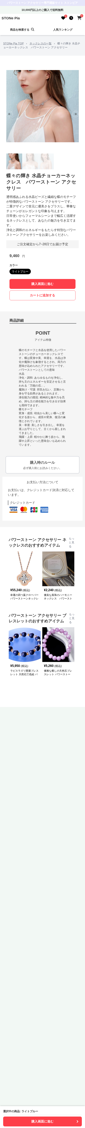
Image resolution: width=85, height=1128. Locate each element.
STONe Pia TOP (13, 43)
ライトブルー (20, 271)
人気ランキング (63, 29)
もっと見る (71, 542)
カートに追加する (42, 295)
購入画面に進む (42, 284)
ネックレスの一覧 (40, 43)
